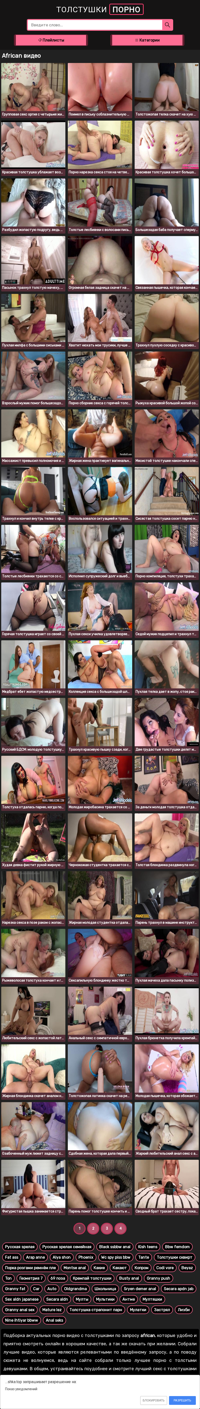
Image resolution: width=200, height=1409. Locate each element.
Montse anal (75, 1267)
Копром (142, 1267)
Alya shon (62, 1257)
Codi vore (165, 1267)
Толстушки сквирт (174, 1257)
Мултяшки (152, 1299)
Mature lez (52, 1309)
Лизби (184, 1309)
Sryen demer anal (140, 1288)
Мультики (105, 1299)
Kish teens (147, 1246)
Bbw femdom (177, 1246)
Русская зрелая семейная (66, 1246)
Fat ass (11, 1257)
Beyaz (187, 1267)
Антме (128, 1299)
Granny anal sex (20, 1309)
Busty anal (129, 1278)
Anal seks (54, 1320)
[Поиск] (167, 25)
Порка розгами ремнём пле (30, 1267)
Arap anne (35, 1257)
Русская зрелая (20, 1246)
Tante (143, 1257)
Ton (8, 1278)
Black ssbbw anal (114, 1246)
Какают (120, 1267)
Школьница (105, 1288)
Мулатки (138, 1309)
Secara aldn (57, 1299)
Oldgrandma (75, 1288)
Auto (51, 1288)
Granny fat (15, 1288)
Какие (99, 1267)
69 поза (57, 1278)
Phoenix (86, 1257)
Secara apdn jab (178, 1288)
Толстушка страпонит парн (96, 1309)
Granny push (158, 1278)
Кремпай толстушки (92, 1278)
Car (36, 1288)
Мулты (82, 1299)
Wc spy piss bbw (115, 1257)
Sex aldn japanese (22, 1299)
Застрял (162, 1309)
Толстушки (98, 9)
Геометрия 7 (31, 1278)
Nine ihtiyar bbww (21, 1320)
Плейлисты (53, 40)
